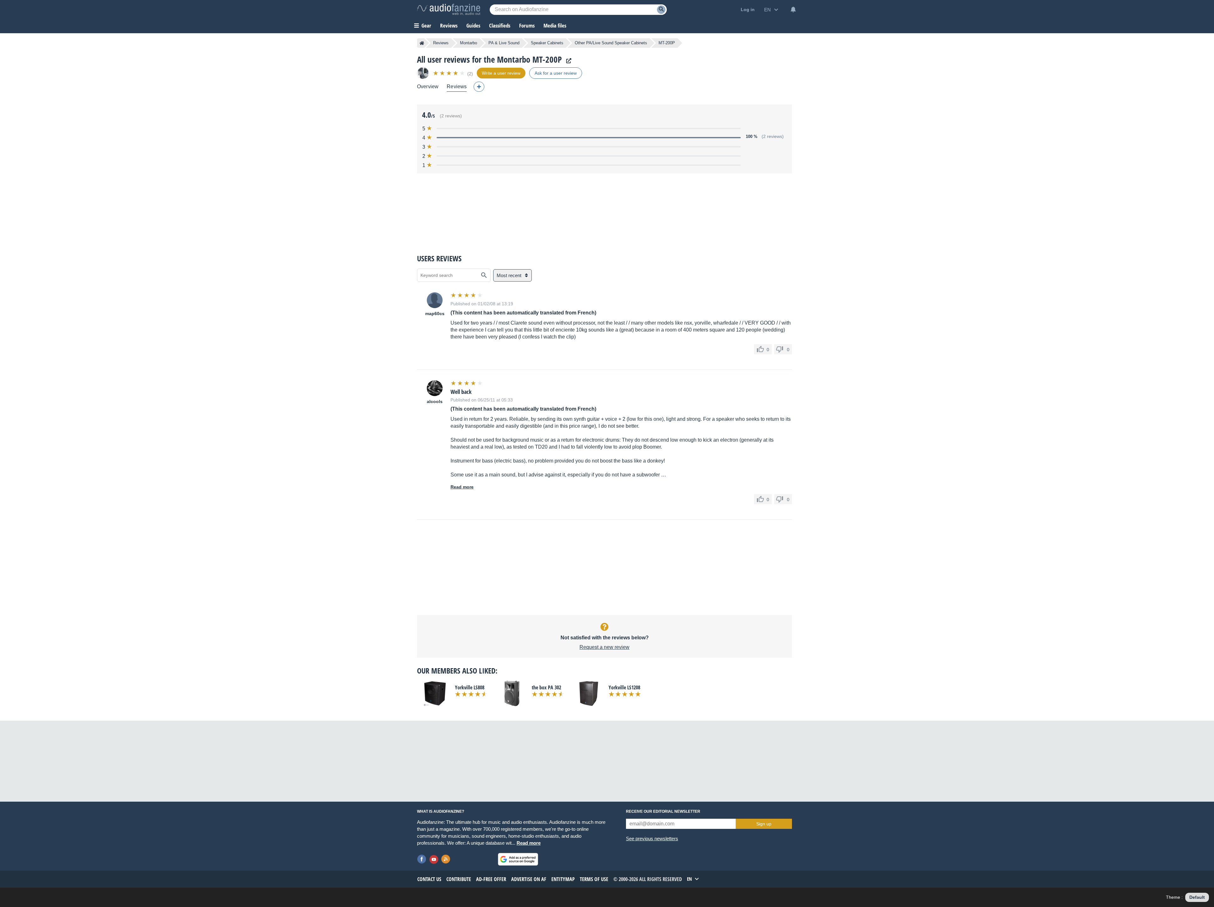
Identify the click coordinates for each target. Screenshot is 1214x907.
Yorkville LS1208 (624, 687)
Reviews (448, 25)
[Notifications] (793, 9)
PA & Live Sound (503, 42)
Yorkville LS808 (469, 687)
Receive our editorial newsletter (663, 811)
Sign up (763, 823)
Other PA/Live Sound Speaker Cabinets (611, 42)
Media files (554, 25)
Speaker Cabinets (547, 42)
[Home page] (422, 43)
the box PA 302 (546, 687)
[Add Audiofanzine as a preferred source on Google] (518, 859)
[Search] (661, 9)
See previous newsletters (652, 838)
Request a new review (604, 647)
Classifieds (499, 25)
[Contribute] (479, 87)
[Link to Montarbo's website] (567, 61)
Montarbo (468, 42)
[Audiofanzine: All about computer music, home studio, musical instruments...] (448, 9)
